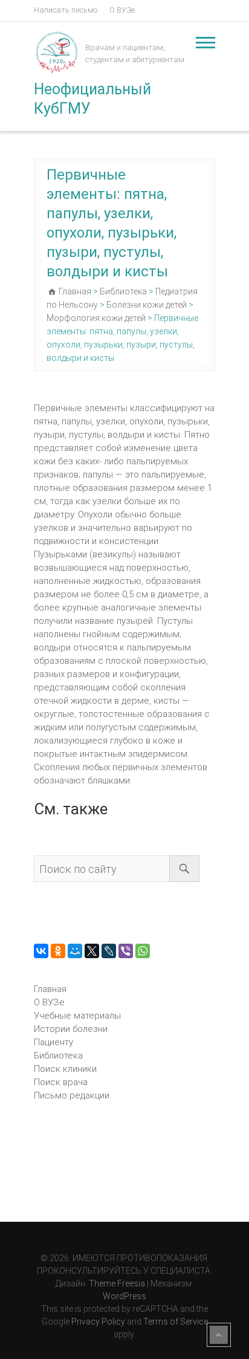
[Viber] (125, 951)
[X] (92, 951)
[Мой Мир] (75, 951)
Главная (50, 989)
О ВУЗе (122, 10)
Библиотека (58, 1055)
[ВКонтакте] (41, 951)
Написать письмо (65, 10)
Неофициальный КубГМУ (92, 98)
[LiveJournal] (109, 951)
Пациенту (53, 1042)
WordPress (124, 1296)
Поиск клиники (65, 1068)
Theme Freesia (117, 1283)
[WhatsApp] (142, 951)
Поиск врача (61, 1082)
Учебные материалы (77, 1015)
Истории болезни (71, 1028)
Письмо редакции (71, 1095)
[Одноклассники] (58, 951)
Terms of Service (175, 1321)
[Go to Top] (219, 1335)
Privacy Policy (98, 1321)
